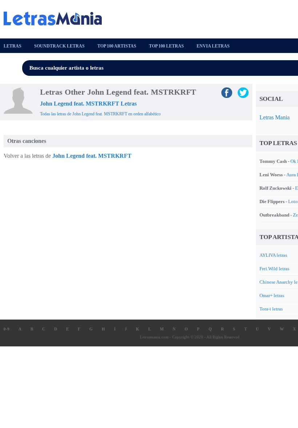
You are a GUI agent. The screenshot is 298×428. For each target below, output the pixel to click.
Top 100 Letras (166, 46)
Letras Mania (274, 117)
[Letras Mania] (56, 18)
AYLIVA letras (273, 255)
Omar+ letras (271, 295)
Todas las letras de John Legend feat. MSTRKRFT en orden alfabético (100, 113)
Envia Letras (213, 46)
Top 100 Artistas (116, 46)
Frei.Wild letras (274, 268)
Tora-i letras (271, 309)
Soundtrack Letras (59, 46)
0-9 (6, 329)
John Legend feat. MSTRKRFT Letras (88, 103)
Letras (12, 46)
